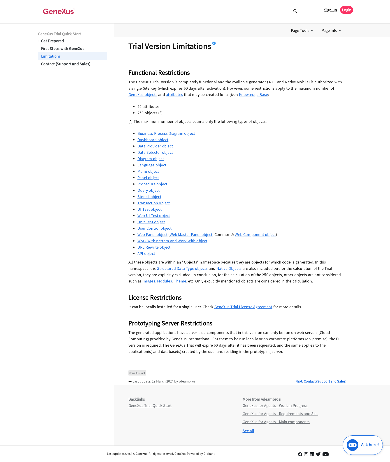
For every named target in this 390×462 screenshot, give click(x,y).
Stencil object (149, 196)
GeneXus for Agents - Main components (276, 421)
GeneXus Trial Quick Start (59, 33)
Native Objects (229, 268)
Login (346, 9)
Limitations (51, 56)
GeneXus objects (142, 94)
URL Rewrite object (154, 247)
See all (248, 430)
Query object (148, 190)
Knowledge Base (253, 94)
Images (149, 281)
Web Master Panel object (191, 234)
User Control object (154, 228)
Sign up (330, 9)
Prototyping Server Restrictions (170, 323)
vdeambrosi (188, 381)
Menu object (148, 171)
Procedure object (152, 184)
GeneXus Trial (137, 373)
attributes (174, 94)
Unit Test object (151, 221)
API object (146, 253)
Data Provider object (155, 146)
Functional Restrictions (159, 72)
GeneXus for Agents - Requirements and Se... (280, 413)
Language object (151, 165)
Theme (180, 281)
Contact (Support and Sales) (65, 63)
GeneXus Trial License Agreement (243, 306)
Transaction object (153, 202)
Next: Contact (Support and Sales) (320, 381)
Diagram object (150, 158)
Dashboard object (152, 139)
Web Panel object (152, 234)
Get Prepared (52, 40)
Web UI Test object (153, 215)
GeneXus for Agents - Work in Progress (275, 405)
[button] (302, 30)
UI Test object (149, 209)
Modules (164, 281)
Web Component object (255, 234)
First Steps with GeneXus (62, 48)
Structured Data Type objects (182, 268)
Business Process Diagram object (166, 133)
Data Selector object (155, 152)
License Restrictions (155, 297)
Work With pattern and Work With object (172, 240)
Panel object (148, 177)
